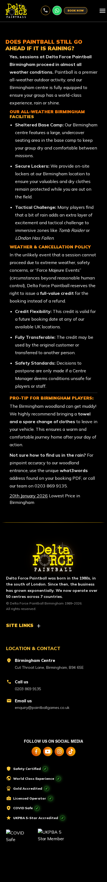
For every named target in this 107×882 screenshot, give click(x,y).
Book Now (75, 10)
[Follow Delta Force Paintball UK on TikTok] (70, 751)
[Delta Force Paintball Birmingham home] (53, 554)
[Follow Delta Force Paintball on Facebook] (36, 751)
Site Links (19, 625)
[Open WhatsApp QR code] (57, 10)
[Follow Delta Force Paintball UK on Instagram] (59, 751)
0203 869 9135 (45, 10)
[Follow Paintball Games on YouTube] (47, 751)
